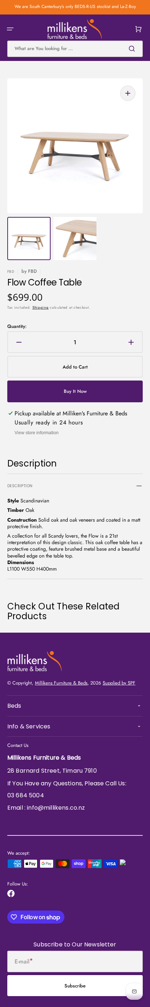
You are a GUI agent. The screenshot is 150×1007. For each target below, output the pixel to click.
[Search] (133, 49)
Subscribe (75, 985)
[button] (10, 29)
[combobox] (75, 49)
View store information (37, 432)
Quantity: (17, 327)
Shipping (40, 307)
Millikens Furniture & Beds (61, 682)
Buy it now (75, 391)
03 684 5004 (25, 795)
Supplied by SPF (119, 682)
